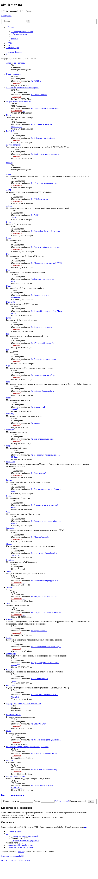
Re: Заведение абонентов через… (45, 247)
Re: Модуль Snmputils (40, 537)
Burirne (14, 523)
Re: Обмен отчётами (39, 679)
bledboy (14, 457)
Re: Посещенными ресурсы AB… (45, 580)
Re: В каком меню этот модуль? (44, 505)
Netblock (10, 560)
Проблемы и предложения (42, 279)
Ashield (9, 206)
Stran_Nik (15, 126)
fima (13, 281)
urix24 (13, 313)
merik (13, 491)
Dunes (8, 286)
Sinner (13, 217)
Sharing (9, 544)
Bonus (8, 222)
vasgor (14, 681)
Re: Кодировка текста (40, 295)
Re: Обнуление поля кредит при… (46, 108)
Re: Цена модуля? (38, 473)
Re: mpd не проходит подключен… (46, 740)
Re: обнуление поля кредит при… (45, 183)
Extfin (8, 318)
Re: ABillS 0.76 (37, 81)
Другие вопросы (13, 145)
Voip (8, 512)
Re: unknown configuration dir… (44, 553)
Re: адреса (35, 423)
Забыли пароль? (62, 801)
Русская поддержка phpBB (12, 856)
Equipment (10, 685)
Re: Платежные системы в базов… (46, 489)
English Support (12, 131)
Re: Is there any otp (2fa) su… (43, 138)
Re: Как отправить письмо (42, 439)
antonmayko (16, 297)
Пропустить (6, 15)
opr (85, 827)
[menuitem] (22, 32)
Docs (8, 270)
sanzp (13, 507)
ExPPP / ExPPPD (13, 715)
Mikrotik (9, 760)
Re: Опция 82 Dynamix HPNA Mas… (47, 311)
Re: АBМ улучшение (40, 199)
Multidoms (10, 462)
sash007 (14, 409)
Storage (9, 587)
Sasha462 (15, 555)
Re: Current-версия (39, 94)
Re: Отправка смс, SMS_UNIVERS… (47, 612)
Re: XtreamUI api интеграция (43, 359)
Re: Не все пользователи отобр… (45, 769)
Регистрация (17, 795)
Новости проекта (13, 74)
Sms (8, 603)
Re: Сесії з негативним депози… (45, 154)
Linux (8, 115)
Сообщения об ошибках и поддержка (22, 88)
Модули (9, 163)
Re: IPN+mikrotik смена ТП (42, 343)
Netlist (8, 496)
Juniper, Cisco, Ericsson (15, 776)
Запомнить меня (77, 801)
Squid (8, 571)
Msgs (8, 446)
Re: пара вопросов (39, 631)
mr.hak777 (15, 665)
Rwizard (9, 669)
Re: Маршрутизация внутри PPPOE (46, 263)
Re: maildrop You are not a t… (43, 391)
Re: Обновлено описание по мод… (46, 647)
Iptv (7, 350)
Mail (8, 382)
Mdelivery (10, 430)
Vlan (8, 366)
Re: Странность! (38, 407)
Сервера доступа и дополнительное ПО (23, 703)
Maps (8, 398)
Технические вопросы (15, 63)
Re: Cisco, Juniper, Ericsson (42, 785)
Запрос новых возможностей (18, 101)
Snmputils (10, 528)
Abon (8, 174)
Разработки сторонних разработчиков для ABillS (27, 747)
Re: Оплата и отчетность (41, 327)
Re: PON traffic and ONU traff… (44, 695)
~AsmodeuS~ (16, 83)
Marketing (10, 414)
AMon (8, 637)
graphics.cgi (11, 653)
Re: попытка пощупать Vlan (43, 375)
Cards (8, 238)
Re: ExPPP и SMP (38, 724)
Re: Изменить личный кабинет (44, 753)
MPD (8, 731)
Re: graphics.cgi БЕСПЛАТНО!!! (45, 663)
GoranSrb (15, 697)
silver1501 (15, 788)
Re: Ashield (35, 215)
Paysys (9, 480)
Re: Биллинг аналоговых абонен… (46, 521)
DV (7, 254)
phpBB (21, 852)
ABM (8, 190)
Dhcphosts (10, 302)
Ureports (9, 619)
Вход (3, 795)
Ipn (7, 334)
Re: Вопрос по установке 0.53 (44, 596)
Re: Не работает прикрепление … (45, 455)
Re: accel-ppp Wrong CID (41, 124)
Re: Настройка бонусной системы (45, 231)
